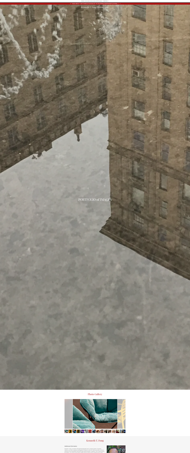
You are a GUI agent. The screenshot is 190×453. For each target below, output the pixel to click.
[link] (95, 7)
